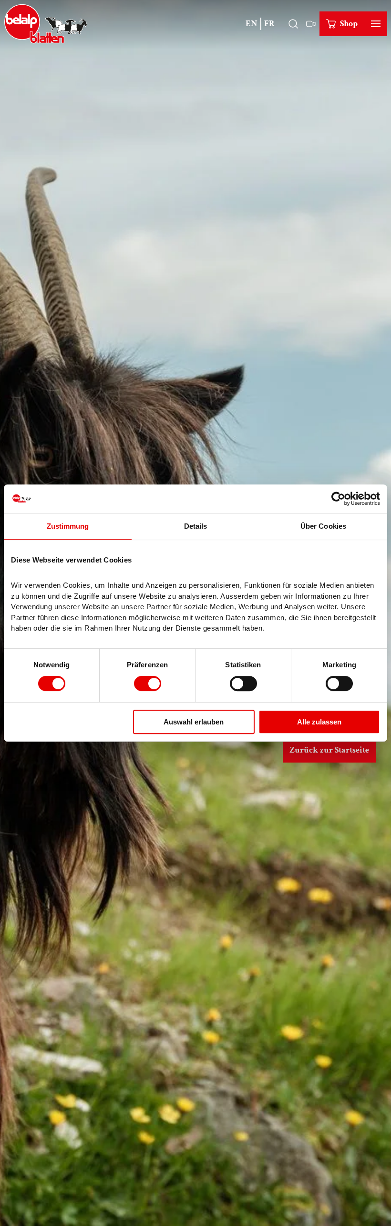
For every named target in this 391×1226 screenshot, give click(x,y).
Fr (269, 23)
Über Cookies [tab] (323, 526)
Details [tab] (195, 526)
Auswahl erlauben (194, 722)
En (251, 23)
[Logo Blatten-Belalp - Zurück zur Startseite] (46, 24)
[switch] (147, 683)
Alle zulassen (319, 722)
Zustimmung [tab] (68, 526)
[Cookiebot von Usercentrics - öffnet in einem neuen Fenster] (338, 499)
